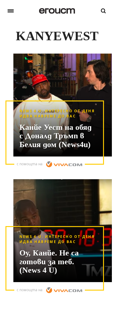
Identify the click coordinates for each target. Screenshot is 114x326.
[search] (103, 10)
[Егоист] (57, 11)
